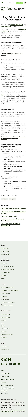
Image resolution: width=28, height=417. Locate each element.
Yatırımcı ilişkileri (5, 328)
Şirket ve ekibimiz (5, 314)
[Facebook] (2, 364)
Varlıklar (3, 278)
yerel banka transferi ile (16, 24)
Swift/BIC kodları (5, 293)
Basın (2, 323)
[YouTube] (14, 364)
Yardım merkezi (5, 347)
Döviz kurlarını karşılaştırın (8, 302)
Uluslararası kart (5, 272)
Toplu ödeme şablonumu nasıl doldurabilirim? (13, 208)
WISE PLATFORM (5, 254)
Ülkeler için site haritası (7, 385)
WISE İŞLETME (5, 251)
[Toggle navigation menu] (25, 2)
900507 (17, 404)
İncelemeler (4, 337)
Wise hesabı (4, 263)
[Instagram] (10, 364)
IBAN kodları (4, 296)
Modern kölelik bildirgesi (7, 388)
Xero (2, 95)
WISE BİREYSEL (5, 248)
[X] (6, 364)
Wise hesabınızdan (6, 26)
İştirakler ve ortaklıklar (7, 334)
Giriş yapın (11, 2)
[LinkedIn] (19, 364)
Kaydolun (19, 2)
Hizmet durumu (5, 349)
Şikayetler (3, 382)
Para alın (3, 275)
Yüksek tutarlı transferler (7, 269)
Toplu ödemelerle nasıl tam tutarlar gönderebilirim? (10, 224)
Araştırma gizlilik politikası (8, 379)
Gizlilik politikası (5, 373)
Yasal (2, 370)
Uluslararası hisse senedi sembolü (10, 290)
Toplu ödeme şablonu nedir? (9, 216)
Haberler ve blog (5, 317)
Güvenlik (3, 320)
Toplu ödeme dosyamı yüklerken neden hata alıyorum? (13, 212)
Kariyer (3, 326)
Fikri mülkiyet (4, 394)
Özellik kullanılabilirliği (7, 305)
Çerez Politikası (5, 376)
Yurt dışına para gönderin (7, 266)
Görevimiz (3, 331)
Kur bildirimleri (5, 299)
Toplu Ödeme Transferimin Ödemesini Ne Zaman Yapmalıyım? (12, 220)
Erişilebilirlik (4, 391)
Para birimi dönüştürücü (7, 287)
